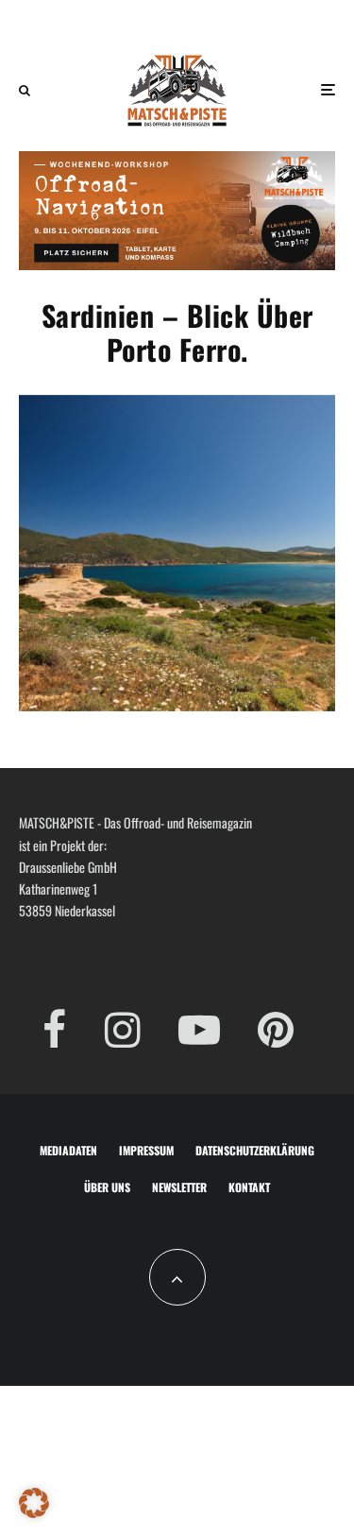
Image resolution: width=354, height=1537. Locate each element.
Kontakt (249, 1187)
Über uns (107, 1187)
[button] (34, 1503)
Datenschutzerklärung (254, 1150)
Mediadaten (68, 1150)
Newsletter (179, 1187)
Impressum (146, 1150)
